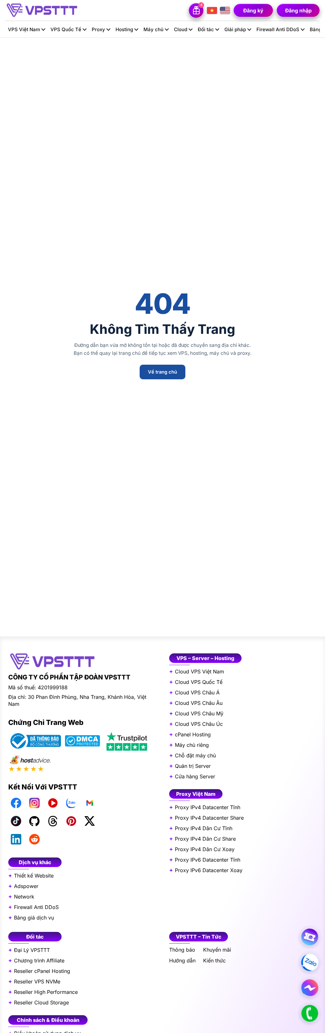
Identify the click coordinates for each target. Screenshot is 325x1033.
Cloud (180, 29)
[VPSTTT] (41, 10)
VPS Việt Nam (24, 29)
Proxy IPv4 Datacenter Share (209, 818)
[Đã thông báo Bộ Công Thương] (34, 741)
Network (24, 896)
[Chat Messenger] (310, 988)
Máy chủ (153, 29)
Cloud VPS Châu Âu (198, 703)
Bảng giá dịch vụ (34, 917)
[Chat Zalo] (310, 962)
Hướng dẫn (182, 961)
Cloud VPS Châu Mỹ (199, 713)
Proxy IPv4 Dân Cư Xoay (205, 849)
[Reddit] (34, 839)
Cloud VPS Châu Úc (199, 724)
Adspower (26, 886)
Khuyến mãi (217, 950)
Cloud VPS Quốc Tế (198, 682)
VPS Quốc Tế (65, 29)
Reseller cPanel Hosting (42, 971)
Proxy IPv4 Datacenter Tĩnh (207, 807)
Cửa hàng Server (195, 776)
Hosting (124, 29)
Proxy (98, 29)
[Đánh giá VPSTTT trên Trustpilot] (127, 741)
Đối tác (206, 29)
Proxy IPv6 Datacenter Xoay (208, 870)
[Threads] (52, 821)
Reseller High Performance (46, 992)
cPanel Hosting (193, 734)
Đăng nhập (298, 10)
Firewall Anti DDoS (277, 29)
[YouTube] (52, 802)
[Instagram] (34, 802)
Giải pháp (235, 29)
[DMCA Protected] (82, 741)
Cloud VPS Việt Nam (199, 671)
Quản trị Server (193, 766)
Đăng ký (253, 10)
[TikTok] (15, 821)
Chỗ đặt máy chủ (195, 755)
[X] (89, 821)
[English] (225, 10)
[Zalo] (71, 802)
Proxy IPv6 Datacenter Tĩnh (207, 860)
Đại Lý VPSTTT (32, 950)
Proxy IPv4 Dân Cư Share (205, 839)
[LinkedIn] (15, 839)
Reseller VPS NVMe (37, 981)
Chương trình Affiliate (39, 960)
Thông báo (182, 950)
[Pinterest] (71, 821)
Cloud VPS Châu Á (197, 692)
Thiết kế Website (34, 875)
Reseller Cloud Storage (41, 1002)
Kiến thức (214, 961)
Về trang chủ (162, 372)
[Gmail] (89, 802)
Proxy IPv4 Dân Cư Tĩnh (203, 828)
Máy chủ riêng (192, 745)
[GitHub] (34, 821)
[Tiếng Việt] (212, 10)
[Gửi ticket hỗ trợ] (310, 937)
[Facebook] (15, 802)
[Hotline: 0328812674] (310, 1013)
